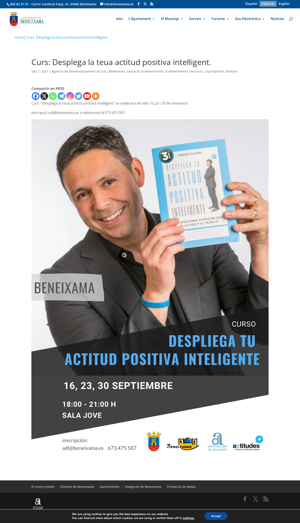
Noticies (277, 19)
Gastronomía (109, 487)
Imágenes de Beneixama (143, 487)
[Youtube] (87, 96)
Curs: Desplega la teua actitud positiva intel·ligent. (67, 37)
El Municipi (170, 19)
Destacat (133, 71)
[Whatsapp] (53, 96)
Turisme (218, 19)
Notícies (231, 71)
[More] (95, 96)
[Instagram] (70, 96)
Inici (119, 19)
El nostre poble (42, 487)
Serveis (195, 19)
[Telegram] (61, 96)
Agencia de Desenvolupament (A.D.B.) (79, 71)
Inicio (19, 37)
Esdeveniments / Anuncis (184, 71)
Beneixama (117, 71)
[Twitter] (78, 96)
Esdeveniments (152, 71)
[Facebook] (36, 96)
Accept (216, 516)
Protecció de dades (181, 487)
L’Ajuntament (139, 19)
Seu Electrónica (247, 19)
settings (188, 518)
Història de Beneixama (77, 487)
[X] (44, 96)
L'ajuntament (214, 71)
